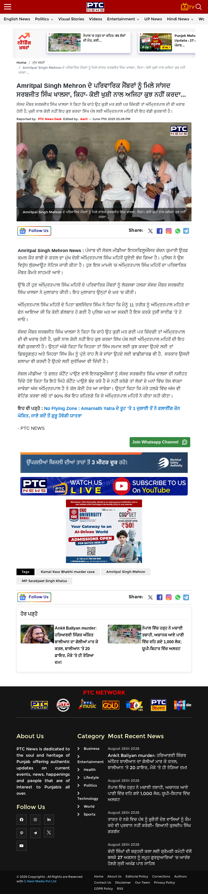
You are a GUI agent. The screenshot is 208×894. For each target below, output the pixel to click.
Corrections (161, 876)
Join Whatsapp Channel (155, 442)
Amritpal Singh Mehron (125, 572)
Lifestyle (91, 777)
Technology (87, 798)
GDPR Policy (103, 888)
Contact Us (102, 882)
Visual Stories (71, 18)
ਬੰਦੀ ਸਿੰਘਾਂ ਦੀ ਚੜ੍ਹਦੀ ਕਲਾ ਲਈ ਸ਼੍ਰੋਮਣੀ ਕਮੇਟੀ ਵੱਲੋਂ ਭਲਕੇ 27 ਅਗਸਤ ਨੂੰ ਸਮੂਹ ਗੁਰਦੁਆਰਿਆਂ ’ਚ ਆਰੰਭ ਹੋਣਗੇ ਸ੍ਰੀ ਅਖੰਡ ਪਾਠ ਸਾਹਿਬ (150, 857)
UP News (153, 18)
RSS (120, 888)
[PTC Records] (63, 704)
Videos (95, 18)
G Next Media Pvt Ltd (40, 881)
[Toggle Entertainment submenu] (138, 19)
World (89, 806)
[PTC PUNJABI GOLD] (111, 704)
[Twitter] (150, 232)
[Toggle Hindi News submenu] (192, 19)
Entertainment (121, 18)
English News (17, 18)
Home (21, 62)
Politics (42, 18)
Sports (89, 814)
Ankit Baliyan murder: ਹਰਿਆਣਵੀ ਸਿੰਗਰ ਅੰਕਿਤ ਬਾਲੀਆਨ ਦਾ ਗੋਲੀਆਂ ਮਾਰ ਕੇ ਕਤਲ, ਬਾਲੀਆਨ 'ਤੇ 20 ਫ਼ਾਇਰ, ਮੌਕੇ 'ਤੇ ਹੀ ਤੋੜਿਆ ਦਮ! (147, 761)
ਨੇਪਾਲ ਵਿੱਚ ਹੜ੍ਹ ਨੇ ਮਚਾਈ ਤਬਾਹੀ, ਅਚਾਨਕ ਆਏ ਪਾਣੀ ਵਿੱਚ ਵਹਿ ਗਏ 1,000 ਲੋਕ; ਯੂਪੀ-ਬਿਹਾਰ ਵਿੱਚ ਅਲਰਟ (149, 793)
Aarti (84, 119)
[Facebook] (159, 231)
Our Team (142, 882)
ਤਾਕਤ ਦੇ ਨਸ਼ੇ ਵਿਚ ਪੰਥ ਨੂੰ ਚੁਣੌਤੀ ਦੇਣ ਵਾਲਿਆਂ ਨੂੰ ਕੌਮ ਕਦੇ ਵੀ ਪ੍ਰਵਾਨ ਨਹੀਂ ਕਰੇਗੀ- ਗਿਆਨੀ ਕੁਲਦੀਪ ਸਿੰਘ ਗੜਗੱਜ (149, 825)
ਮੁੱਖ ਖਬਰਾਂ (38, 62)
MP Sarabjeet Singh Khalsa (44, 581)
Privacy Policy (164, 882)
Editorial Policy (137, 876)
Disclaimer (123, 882)
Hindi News (178, 18)
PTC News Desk (50, 119)
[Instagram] (168, 231)
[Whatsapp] (178, 231)
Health (90, 769)
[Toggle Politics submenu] (52, 19)
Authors (180, 876)
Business (91, 748)
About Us (114, 876)
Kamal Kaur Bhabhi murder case (68, 572)
